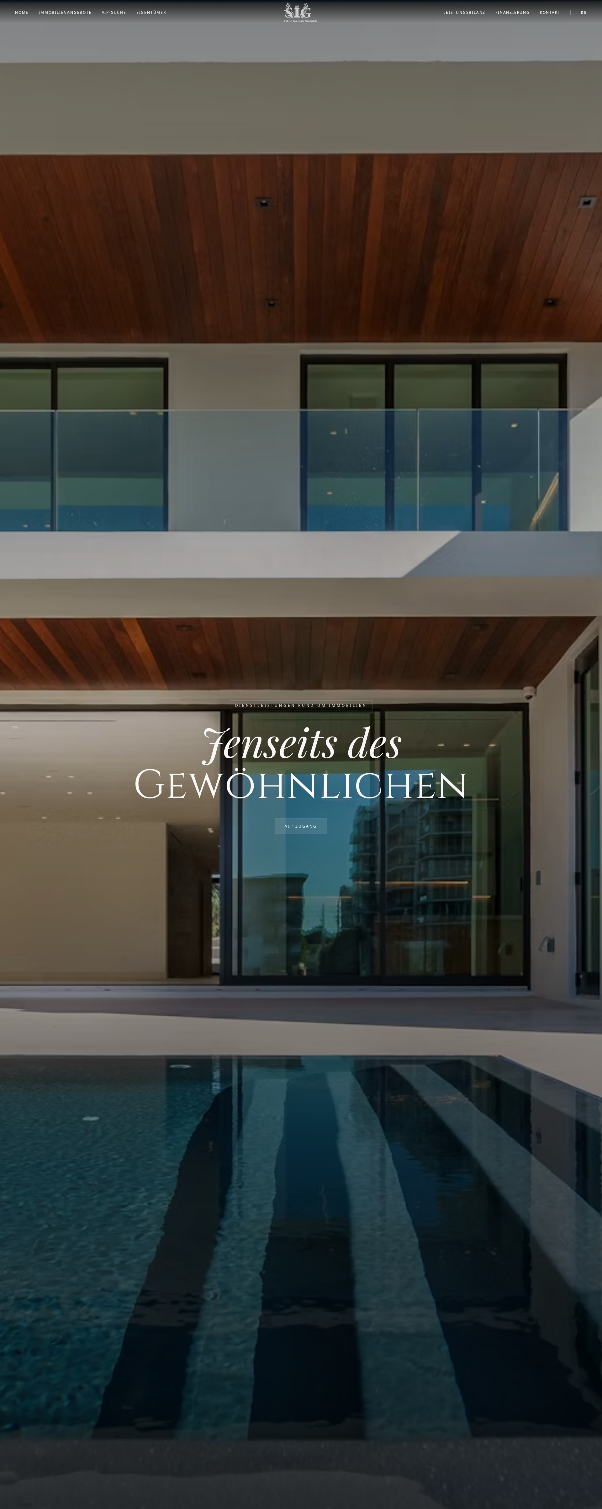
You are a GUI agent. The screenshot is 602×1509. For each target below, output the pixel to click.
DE (584, 12)
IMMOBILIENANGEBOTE (65, 12)
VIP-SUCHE (114, 12)
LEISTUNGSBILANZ (464, 12)
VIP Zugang (301, 826)
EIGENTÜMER (151, 12)
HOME (22, 12)
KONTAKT (550, 12)
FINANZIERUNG (512, 12)
